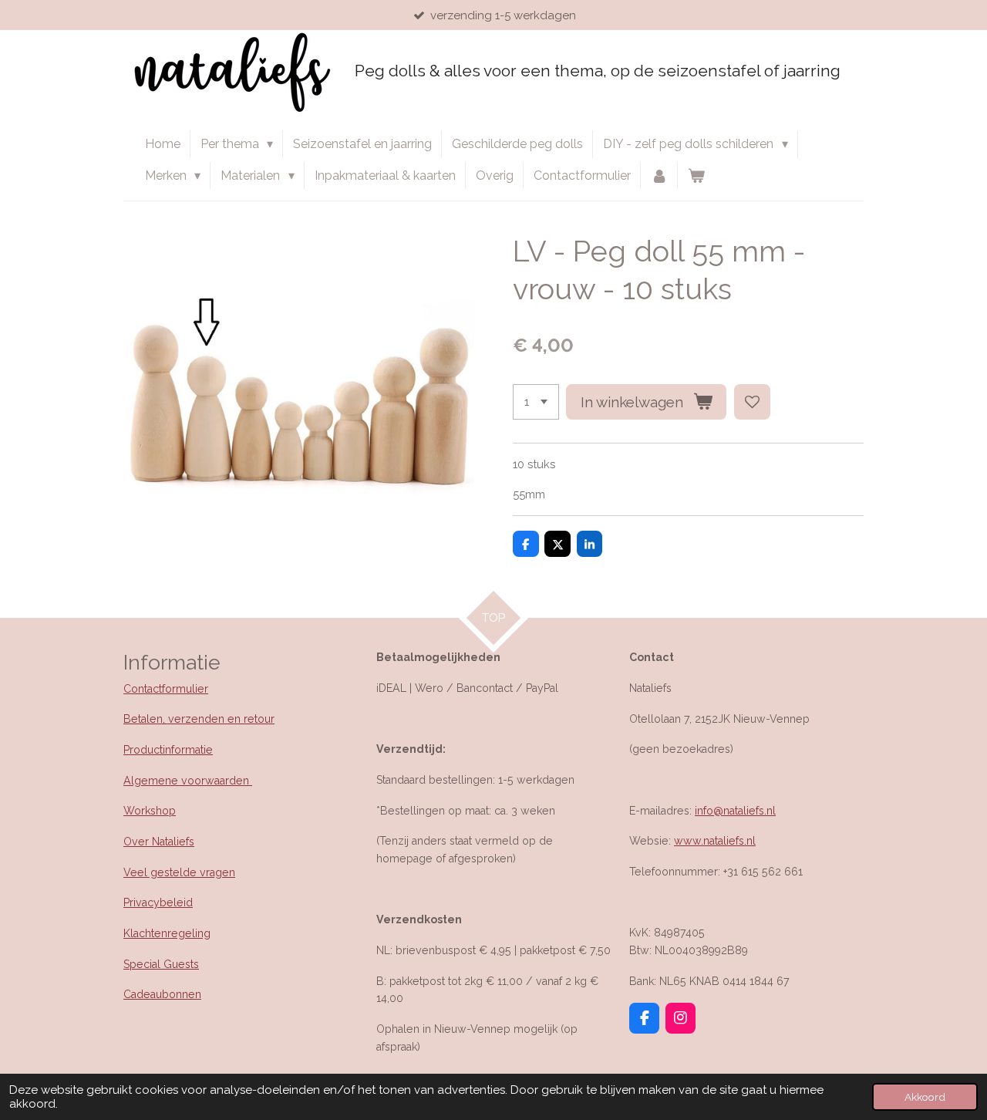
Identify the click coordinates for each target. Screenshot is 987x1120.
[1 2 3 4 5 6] (536, 402)
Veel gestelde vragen (179, 872)
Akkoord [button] (924, 1097)
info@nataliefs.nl (735, 811)
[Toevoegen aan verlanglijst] (752, 402)
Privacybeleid (158, 902)
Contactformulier (165, 689)
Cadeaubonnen (162, 994)
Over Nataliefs (158, 841)
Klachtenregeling (167, 933)
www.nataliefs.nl (715, 841)
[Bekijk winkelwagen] (696, 176)
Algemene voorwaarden (187, 780)
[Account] (659, 176)
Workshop (149, 811)
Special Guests (161, 964)
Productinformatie (168, 750)
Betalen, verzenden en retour (199, 719)
